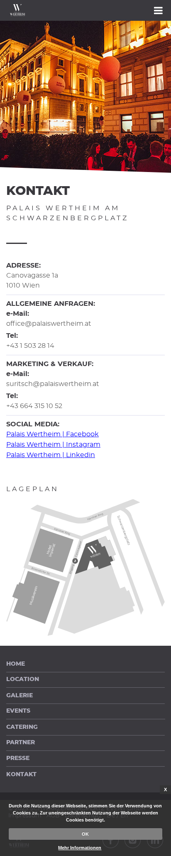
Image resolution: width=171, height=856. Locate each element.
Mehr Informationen (79, 847)
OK (85, 833)
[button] (85, 10)
